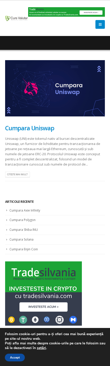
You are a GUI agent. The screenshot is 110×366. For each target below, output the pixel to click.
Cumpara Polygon (22, 220)
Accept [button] (15, 357)
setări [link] (41, 347)
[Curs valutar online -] (16, 18)
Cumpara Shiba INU (23, 229)
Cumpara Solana (21, 239)
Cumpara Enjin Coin (23, 249)
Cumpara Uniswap (29, 128)
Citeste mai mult (17, 174)
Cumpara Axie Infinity (24, 210)
